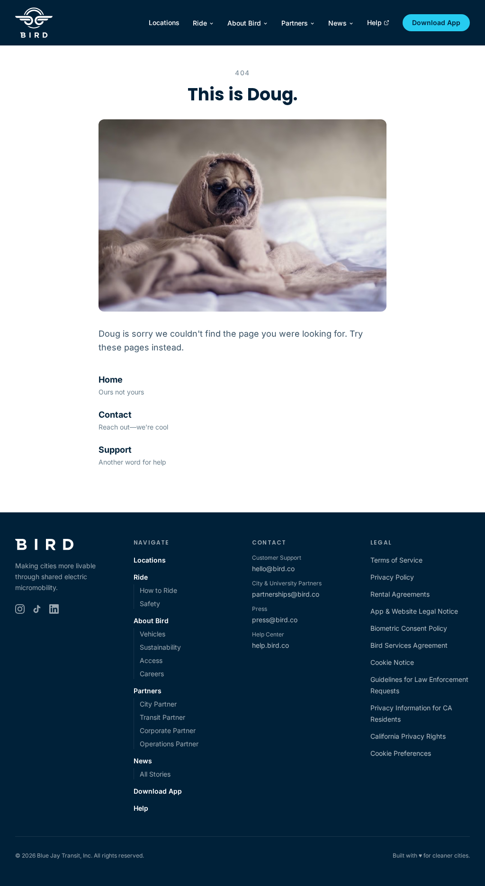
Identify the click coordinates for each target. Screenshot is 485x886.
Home (111, 380)
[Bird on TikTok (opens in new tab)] (37, 609)
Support (115, 450)
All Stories (155, 774)
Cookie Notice (392, 662)
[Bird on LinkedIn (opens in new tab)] (54, 609)
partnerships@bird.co (285, 594)
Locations (164, 22)
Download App (436, 22)
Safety (150, 604)
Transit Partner (162, 717)
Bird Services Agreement (409, 645)
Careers (152, 674)
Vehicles (152, 634)
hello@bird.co (273, 568)
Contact (115, 415)
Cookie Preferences (400, 753)
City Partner (158, 704)
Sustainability (160, 647)
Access (151, 660)
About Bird (244, 23)
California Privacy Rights (408, 736)
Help (374, 22)
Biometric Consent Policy (408, 628)
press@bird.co (274, 620)
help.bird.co (270, 645)
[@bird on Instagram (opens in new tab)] (20, 609)
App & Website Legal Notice (414, 611)
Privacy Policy (392, 577)
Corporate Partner (168, 730)
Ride (200, 23)
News (337, 23)
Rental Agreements (400, 594)
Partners (294, 23)
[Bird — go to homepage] (34, 23)
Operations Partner (169, 744)
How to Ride (158, 590)
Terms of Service (396, 560)
